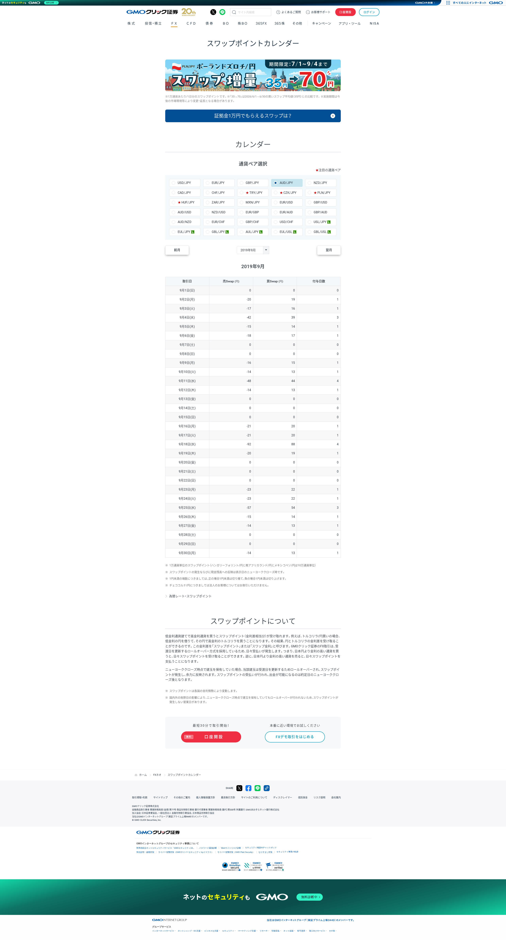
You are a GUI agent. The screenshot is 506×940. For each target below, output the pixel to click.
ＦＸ (174, 23)
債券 (210, 23)
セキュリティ (228, 931)
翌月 (329, 250)
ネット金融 (288, 931)
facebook (248, 788)
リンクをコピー (267, 788)
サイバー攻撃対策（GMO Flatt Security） (235, 852)
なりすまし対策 (265, 852)
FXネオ (157, 774)
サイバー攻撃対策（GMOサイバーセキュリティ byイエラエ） (185, 852)
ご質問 (291, 12)
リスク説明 (319, 797)
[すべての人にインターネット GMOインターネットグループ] (478, 3)
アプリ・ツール (350, 23)
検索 (234, 12)
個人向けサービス (317, 931)
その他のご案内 (182, 797)
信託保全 (303, 797)
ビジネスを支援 (211, 931)
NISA (374, 23)
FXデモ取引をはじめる (295, 737)
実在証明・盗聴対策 (145, 852)
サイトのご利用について (254, 797)
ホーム (143, 774)
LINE (222, 12)
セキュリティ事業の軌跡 (287, 852)
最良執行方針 (228, 797)
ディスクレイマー (282, 797)
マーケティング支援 (247, 931)
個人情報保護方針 (205, 797)
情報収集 (275, 931)
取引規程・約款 (139, 797)
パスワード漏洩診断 (208, 848)
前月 (177, 250)
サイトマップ (160, 797)
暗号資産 (301, 931)
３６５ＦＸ (261, 23)
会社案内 (336, 797)
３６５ (280, 23)
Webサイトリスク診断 (231, 848)
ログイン (369, 12)
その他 (332, 931)
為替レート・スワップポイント (190, 596)
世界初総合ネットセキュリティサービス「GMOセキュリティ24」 (165, 848)
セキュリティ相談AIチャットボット (261, 847)
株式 (131, 23)
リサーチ (264, 931)
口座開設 (345, 12)
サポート (320, 12)
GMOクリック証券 (161, 12)
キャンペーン (321, 23)
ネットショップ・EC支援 (189, 931)
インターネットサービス (163, 931)
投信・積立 (153, 23)
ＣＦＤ (191, 23)
